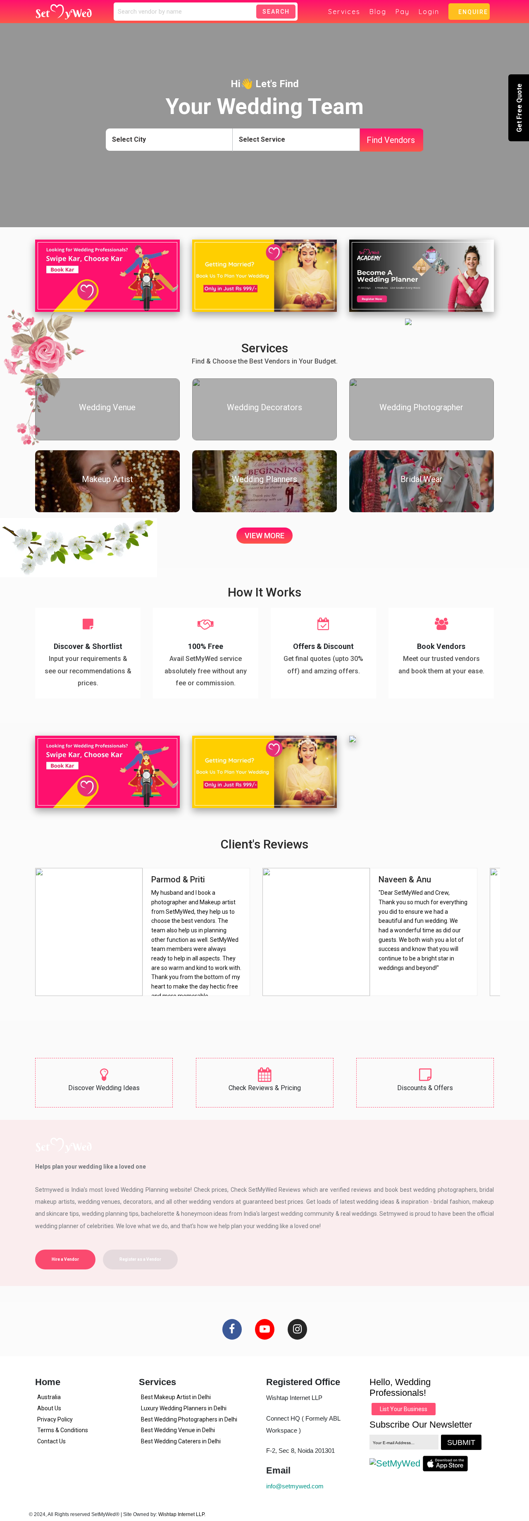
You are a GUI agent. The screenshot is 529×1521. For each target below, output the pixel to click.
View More (264, 535)
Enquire (471, 12)
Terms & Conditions (62, 1430)
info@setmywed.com (295, 1486)
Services (344, 11)
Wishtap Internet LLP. (181, 1514)
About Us (49, 1408)
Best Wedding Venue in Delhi (178, 1430)
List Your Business (403, 1409)
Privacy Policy (55, 1419)
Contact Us (51, 1441)
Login (429, 11)
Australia (49, 1397)
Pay (403, 11)
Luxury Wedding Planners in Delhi (183, 1408)
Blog (377, 11)
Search (276, 11)
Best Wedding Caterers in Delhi (181, 1441)
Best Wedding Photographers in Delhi (189, 1419)
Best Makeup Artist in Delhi (176, 1397)
